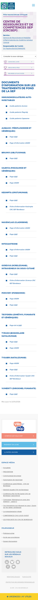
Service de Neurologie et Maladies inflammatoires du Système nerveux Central (18, 40)
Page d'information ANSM (20, 143)
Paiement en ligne (11, 444)
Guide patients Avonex (18, 106)
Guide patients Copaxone (19, 118)
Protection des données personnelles (20, 582)
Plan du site (26, 577)
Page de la (16, 325)
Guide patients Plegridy (19, 112)
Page (13, 137)
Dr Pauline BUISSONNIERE (14, 48)
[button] (33, 5)
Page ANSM (14, 183)
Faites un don (12, 452)
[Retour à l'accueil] (7, 6)
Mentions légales (13, 577)
